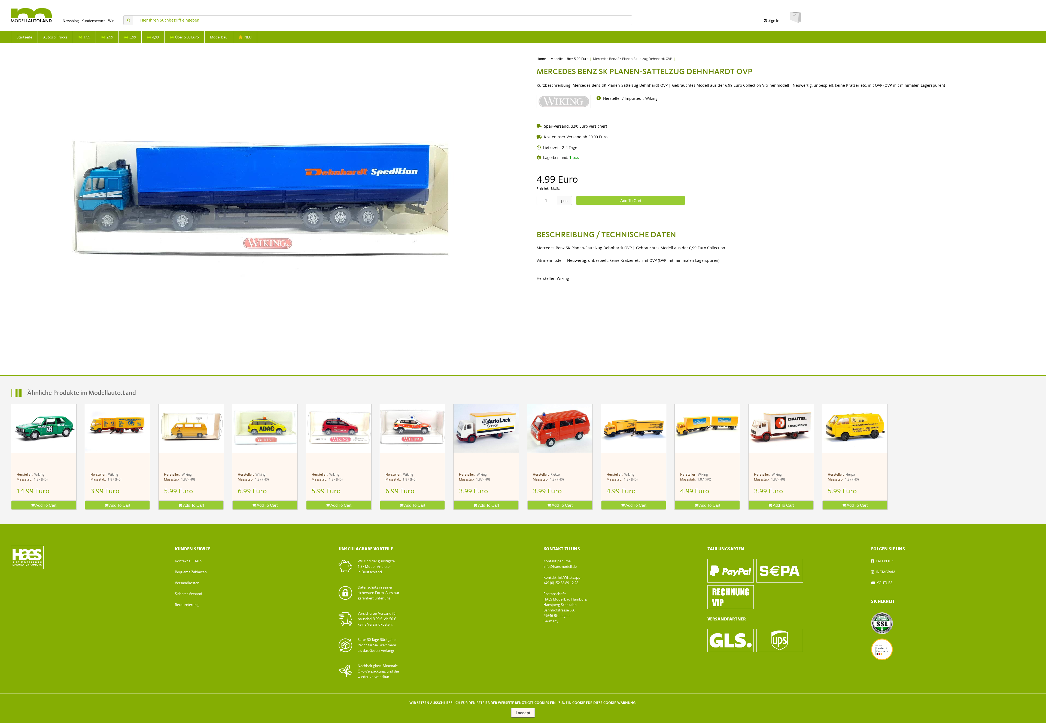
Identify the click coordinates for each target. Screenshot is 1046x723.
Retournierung (187, 605)
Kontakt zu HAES (188, 561)
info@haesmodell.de (560, 567)
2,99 (109, 37)
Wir (111, 21)
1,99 (86, 37)
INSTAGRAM (885, 572)
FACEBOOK (885, 561)
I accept (523, 712)
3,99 (132, 37)
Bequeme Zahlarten (191, 572)
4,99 (155, 37)
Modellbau (218, 37)
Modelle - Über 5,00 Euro (569, 59)
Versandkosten (187, 583)
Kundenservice (93, 21)
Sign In (773, 21)
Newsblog (71, 21)
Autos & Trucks (55, 37)
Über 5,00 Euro (186, 37)
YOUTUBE (884, 583)
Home (541, 59)
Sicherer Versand (188, 594)
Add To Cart (630, 200)
